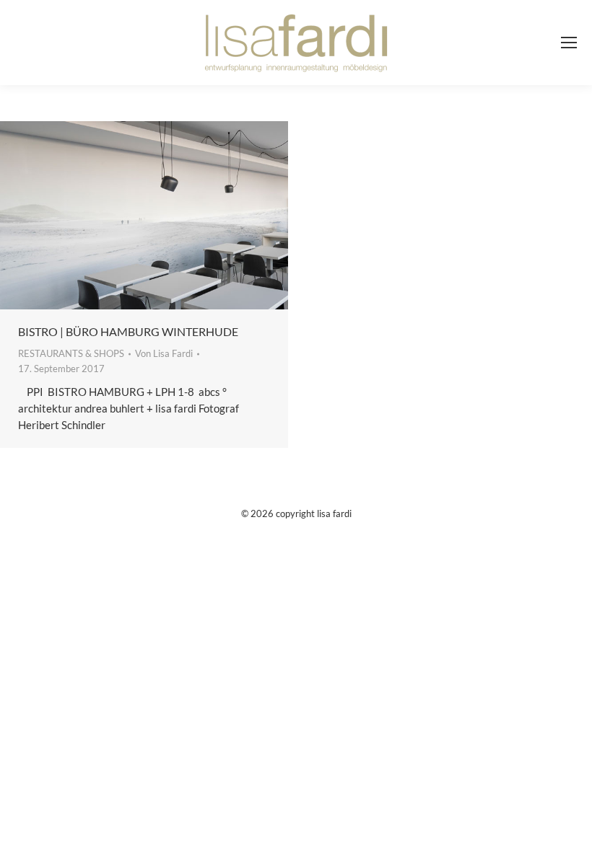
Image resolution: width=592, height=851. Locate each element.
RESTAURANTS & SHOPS (71, 353)
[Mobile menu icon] (569, 42)
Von (164, 353)
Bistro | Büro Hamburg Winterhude (128, 331)
